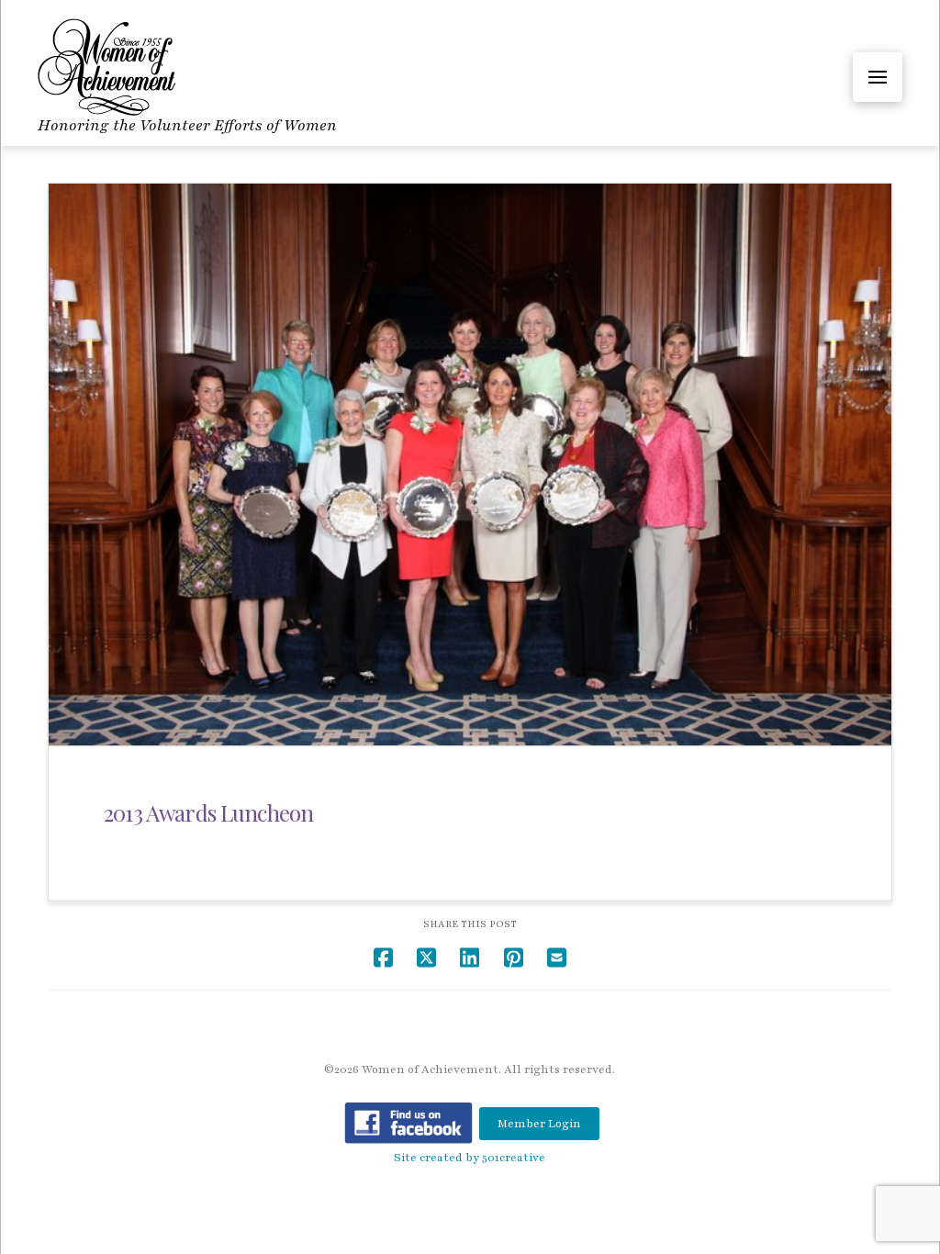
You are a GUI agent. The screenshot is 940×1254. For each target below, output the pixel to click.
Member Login (539, 1123)
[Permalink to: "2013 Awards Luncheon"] (470, 464)
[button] (877, 77)
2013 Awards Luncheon (208, 812)
